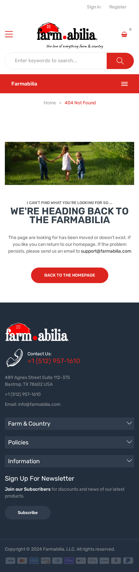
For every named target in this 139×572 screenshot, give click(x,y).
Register (117, 7)
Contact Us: (39, 354)
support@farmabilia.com (106, 251)
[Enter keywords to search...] (120, 61)
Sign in (94, 7)
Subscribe (28, 512)
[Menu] (13, 34)
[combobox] (56, 61)
